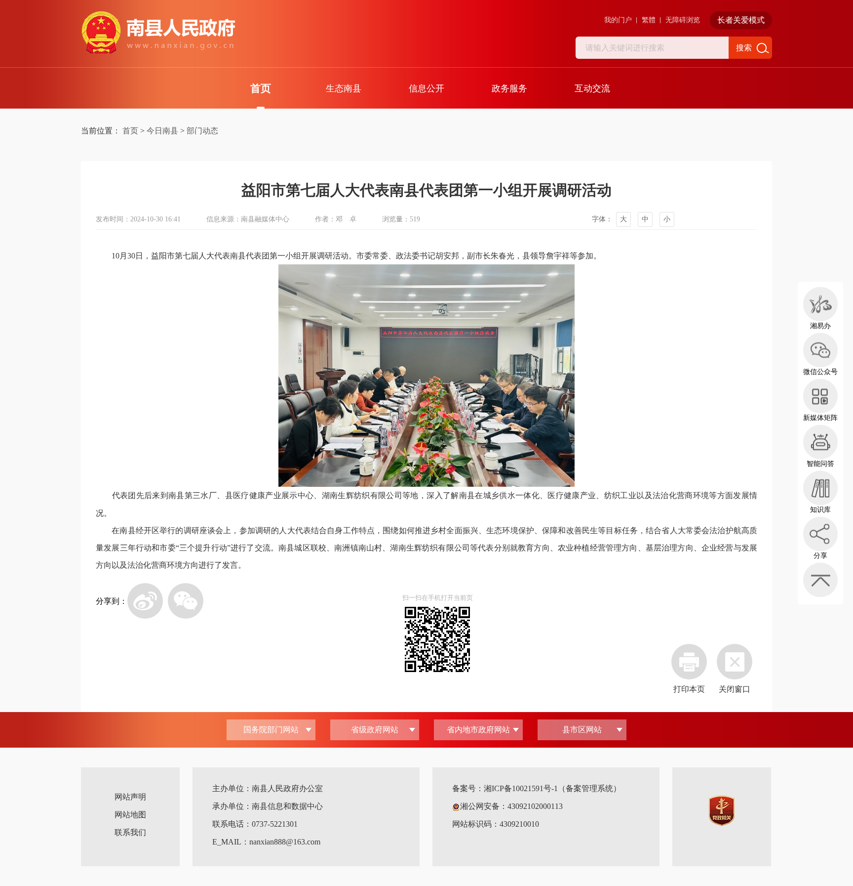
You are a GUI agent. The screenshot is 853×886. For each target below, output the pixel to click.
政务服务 (509, 88)
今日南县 (162, 131)
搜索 (744, 47)
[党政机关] (721, 809)
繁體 (649, 20)
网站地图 (130, 814)
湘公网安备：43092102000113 (511, 806)
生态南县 (343, 88)
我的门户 (618, 20)
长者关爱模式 (741, 20)
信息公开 (426, 88)
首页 (260, 88)
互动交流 (592, 88)
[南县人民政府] (158, 32)
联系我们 (130, 832)
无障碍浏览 (682, 20)
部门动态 (202, 131)
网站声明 (130, 797)
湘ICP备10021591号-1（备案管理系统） (552, 788)
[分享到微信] (185, 601)
